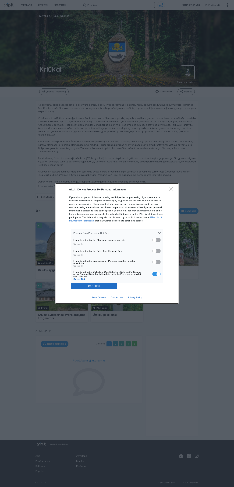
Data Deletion (99, 297)
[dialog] (117, 243)
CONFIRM (94, 286)
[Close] (172, 190)
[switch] (156, 240)
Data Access (117, 297)
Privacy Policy (135, 297)
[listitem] (117, 233)
